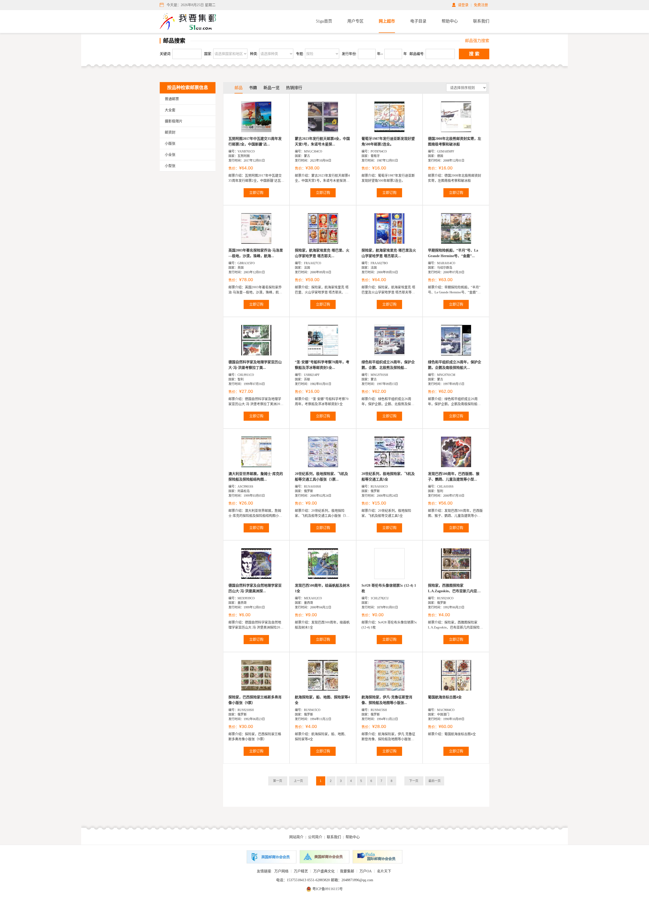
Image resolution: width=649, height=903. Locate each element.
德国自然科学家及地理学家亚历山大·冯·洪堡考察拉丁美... (255, 365)
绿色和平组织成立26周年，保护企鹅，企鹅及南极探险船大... (454, 365)
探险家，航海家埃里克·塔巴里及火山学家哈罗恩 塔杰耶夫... (389, 253)
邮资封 (170, 132)
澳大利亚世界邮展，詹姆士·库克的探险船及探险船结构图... (255, 476)
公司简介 (315, 837)
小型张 (170, 166)
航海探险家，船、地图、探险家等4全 (322, 700)
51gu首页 (324, 21)
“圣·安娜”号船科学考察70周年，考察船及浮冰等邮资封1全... (322, 365)
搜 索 (474, 53)
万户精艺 (301, 871)
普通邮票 (172, 99)
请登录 (463, 5)
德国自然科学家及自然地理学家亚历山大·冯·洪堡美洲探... (255, 588)
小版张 (170, 143)
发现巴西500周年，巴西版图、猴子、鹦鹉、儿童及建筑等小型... (453, 476)
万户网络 (281, 871)
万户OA (365, 871)
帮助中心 (450, 21)
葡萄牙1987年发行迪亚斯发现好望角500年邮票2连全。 (388, 141)
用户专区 (355, 21)
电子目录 (418, 21)
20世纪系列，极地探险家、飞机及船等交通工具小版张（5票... (321, 476)
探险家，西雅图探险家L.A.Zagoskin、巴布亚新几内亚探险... (454, 589)
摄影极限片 (174, 121)
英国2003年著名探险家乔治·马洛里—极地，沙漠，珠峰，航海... (255, 253)
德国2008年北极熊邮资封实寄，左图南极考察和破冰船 (454, 141)
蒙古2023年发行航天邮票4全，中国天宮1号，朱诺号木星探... (322, 141)
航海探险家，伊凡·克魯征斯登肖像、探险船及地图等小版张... (387, 700)
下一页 (413, 781)
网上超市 (387, 21)
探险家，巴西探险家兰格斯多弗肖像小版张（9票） (255, 700)
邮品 (239, 88)
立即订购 (256, 193)
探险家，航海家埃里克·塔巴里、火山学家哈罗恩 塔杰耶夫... (322, 253)
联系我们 (481, 21)
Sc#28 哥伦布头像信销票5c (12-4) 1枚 (389, 588)
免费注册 (481, 5)
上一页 (298, 781)
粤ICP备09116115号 (327, 889)
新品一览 (271, 88)
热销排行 (294, 88)
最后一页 (434, 781)
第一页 (277, 781)
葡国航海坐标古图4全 (445, 697)
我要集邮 (347, 871)
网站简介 (296, 837)
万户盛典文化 (324, 871)
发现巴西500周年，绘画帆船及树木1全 (322, 588)
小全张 (170, 155)
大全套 (170, 110)
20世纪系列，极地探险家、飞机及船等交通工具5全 (388, 476)
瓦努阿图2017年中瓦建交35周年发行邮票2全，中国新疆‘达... (255, 141)
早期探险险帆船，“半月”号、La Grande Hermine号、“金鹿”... (453, 253)
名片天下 (384, 871)
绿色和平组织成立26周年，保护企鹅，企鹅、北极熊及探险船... (388, 365)
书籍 (253, 88)
